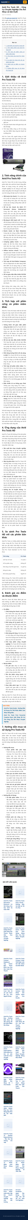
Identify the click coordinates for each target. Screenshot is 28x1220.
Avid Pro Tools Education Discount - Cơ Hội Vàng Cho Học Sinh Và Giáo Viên (8, 905)
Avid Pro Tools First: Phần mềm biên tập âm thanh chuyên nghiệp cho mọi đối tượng (8, 1196)
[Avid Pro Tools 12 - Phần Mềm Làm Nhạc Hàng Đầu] (8, 1152)
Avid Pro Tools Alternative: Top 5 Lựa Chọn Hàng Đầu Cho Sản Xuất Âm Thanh (20, 1083)
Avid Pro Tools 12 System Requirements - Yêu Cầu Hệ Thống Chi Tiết (8, 1138)
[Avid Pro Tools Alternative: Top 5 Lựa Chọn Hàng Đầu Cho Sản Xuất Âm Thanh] (20, 1069)
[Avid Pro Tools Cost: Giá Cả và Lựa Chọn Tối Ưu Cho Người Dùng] (8, 980)
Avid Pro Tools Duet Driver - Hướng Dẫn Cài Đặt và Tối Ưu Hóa (20, 904)
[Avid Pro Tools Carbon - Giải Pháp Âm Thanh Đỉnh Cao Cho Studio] (20, 980)
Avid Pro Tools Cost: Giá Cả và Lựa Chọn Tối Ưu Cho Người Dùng (8, 992)
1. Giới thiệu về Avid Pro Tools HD (15, 45)
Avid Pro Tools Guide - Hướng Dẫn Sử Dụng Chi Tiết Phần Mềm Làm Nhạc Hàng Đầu (14, 710)
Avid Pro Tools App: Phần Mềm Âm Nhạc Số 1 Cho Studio (8, 1081)
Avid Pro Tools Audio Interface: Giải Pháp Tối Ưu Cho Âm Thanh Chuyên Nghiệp (20, 1022)
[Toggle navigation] (25, 2)
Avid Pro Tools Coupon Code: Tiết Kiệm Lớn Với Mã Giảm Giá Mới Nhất (20, 962)
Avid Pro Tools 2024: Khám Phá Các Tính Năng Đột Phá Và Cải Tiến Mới (8, 1111)
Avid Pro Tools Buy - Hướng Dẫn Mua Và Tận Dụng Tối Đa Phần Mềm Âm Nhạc (8, 1021)
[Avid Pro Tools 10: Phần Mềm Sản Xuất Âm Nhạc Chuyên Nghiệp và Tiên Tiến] (20, 1152)
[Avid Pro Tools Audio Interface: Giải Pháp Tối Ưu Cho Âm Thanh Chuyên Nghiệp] (20, 1008)
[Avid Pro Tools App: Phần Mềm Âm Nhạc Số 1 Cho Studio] (8, 1069)
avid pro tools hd (11, 18)
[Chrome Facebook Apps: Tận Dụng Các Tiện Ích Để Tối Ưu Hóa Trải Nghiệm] (20, 1181)
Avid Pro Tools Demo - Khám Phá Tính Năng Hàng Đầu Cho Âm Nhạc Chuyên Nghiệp (20, 933)
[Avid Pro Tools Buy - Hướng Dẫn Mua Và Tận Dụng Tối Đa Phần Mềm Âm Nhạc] (8, 1008)
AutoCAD (5, 2)
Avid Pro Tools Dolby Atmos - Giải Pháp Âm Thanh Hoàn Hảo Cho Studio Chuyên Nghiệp (8, 934)
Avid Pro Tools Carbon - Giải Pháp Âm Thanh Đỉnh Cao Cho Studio (20, 993)
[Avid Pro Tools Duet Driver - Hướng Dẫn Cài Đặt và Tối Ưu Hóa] (20, 892)
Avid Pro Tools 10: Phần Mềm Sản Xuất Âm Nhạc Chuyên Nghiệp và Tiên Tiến (20, 1166)
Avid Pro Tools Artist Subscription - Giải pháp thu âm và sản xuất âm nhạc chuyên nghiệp (8, 1053)
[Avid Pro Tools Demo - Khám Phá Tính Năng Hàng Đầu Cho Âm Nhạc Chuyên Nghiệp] (20, 919)
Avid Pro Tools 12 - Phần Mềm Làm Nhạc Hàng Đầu (8, 1164)
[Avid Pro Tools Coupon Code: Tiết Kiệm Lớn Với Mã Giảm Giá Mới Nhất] (20, 950)
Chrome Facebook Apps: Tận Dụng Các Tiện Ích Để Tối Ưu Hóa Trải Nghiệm (20, 1195)
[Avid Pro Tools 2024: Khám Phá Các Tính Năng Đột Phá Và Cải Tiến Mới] (8, 1098)
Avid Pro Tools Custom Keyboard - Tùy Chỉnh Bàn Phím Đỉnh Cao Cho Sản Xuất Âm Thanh (8, 965)
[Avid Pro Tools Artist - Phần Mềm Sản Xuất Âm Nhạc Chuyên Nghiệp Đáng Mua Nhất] (20, 1038)
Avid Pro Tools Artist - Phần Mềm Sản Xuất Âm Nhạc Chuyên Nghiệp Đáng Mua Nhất (20, 1052)
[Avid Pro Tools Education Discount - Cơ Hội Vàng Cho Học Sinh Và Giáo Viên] (8, 892)
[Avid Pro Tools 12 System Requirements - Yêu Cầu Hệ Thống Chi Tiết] (8, 1125)
